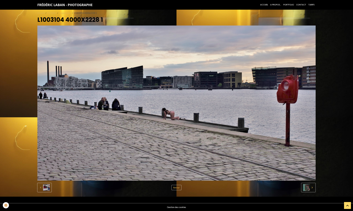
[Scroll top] (347, 205)
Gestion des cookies (176, 207)
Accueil (264, 4)
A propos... (275, 4)
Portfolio (288, 4)
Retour (176, 187)
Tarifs (311, 4)
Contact (301, 4)
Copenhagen (65, 13)
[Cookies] (6, 205)
